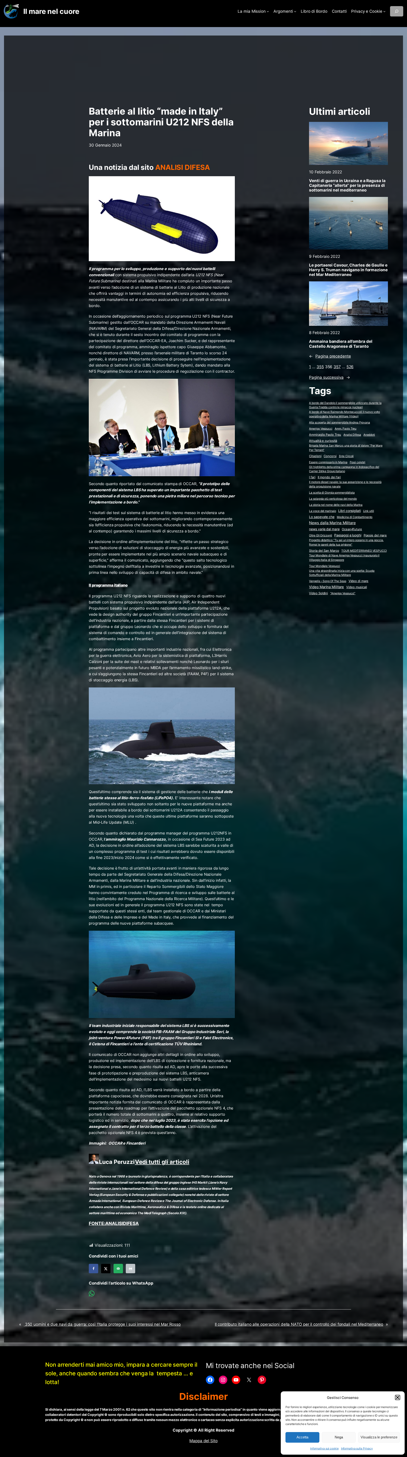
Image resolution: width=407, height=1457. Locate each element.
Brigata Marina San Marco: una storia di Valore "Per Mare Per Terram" (345, 448)
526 (350, 366)
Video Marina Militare (326, 587)
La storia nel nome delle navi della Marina (335, 505)
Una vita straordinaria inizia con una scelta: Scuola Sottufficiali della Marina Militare (341, 573)
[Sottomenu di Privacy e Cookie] (384, 11)
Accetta (302, 1437)
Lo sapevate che (321, 517)
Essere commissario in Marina (328, 462)
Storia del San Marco (324, 550)
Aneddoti (369, 434)
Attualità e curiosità (323, 441)
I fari (312, 477)
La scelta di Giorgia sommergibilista (331, 492)
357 (337, 366)
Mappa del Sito (203, 1440)
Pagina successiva (329, 377)
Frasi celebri (358, 462)
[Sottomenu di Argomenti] (295, 11)
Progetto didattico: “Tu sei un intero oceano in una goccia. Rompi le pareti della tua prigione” (346, 542)
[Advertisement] (203, 68)
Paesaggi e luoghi (347, 535)
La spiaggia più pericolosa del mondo (333, 498)
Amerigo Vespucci (320, 428)
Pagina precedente (330, 356)
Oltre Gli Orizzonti (320, 535)
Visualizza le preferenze (379, 1437)
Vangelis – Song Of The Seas (327, 581)
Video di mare (359, 581)
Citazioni (315, 456)
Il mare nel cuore (51, 11)
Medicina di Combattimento (355, 517)
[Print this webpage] (130, 1268)
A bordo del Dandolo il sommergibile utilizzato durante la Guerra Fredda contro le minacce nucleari (345, 405)
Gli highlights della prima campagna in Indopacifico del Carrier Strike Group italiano (344, 469)
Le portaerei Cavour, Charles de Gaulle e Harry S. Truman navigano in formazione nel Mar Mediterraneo (348, 270)
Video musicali (356, 587)
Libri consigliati (349, 511)
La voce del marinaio (322, 511)
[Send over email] (118, 1268)
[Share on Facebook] (93, 1268)
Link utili (368, 511)
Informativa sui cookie (324, 1448)
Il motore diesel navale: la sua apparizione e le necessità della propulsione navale (345, 484)
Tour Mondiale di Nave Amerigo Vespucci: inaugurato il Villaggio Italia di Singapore (344, 558)
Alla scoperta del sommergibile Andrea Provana (339, 422)
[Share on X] (105, 1268)
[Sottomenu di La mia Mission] (268, 11)
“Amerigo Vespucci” (342, 593)
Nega (339, 1437)
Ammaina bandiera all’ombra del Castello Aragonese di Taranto (340, 343)
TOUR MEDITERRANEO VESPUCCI (364, 550)
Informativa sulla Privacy (357, 1448)
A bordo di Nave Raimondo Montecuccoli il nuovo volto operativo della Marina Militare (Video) (344, 414)
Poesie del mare (375, 535)
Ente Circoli (346, 456)
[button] (397, 1397)
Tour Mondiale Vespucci (324, 566)
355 (320, 366)
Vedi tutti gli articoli (162, 1161)
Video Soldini (318, 593)
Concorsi (330, 456)
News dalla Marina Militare (332, 522)
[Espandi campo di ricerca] (396, 11)
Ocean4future (352, 529)
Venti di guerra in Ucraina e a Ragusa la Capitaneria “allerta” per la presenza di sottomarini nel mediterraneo (347, 185)
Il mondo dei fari (329, 477)
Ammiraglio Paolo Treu (325, 434)
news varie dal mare (324, 529)
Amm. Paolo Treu (346, 428)
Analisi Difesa (352, 434)
